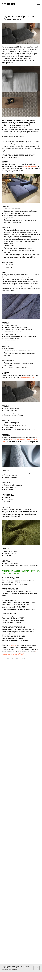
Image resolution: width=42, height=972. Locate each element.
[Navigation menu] (38, 4)
